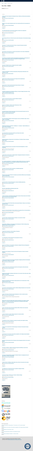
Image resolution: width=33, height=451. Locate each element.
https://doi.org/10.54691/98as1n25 (9, 190)
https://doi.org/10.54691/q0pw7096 (9, 295)
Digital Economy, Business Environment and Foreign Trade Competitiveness (13, 78)
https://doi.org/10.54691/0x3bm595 (9, 302)
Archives (5, 3)
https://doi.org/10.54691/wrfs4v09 (9, 169)
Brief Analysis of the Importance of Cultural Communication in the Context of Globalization (15, 51)
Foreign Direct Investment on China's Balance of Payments (11, 231)
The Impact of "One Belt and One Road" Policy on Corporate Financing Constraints (14, 45)
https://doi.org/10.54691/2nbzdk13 (9, 141)
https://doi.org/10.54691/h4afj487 (8, 377)
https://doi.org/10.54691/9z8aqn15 (9, 46)
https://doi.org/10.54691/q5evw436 (9, 342)
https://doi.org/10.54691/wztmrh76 (9, 99)
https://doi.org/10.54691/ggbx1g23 (9, 275)
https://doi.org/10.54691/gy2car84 (9, 183)
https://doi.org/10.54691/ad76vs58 (9, 363)
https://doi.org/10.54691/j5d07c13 (9, 32)
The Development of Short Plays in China (7, 429)
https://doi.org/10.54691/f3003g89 (9, 25)
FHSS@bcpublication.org (11, 439)
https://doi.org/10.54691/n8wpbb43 (9, 176)
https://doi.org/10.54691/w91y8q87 (9, 282)
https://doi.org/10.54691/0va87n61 (9, 18)
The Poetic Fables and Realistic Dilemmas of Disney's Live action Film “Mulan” (13, 217)
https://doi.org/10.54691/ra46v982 (9, 66)
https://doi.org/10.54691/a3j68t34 (8, 212)
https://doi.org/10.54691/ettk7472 (8, 335)
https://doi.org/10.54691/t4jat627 (8, 73)
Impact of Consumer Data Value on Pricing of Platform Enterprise (12, 98)
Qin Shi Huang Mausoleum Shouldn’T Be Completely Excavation (11, 431)
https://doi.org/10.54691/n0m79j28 (9, 106)
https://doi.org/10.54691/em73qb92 (9, 127)
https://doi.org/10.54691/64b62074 (9, 254)
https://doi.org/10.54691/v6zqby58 (9, 369)
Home (2, 3)
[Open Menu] (2, 1)
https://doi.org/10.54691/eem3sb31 (9, 349)
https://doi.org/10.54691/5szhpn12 (9, 239)
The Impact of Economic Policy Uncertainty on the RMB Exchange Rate (12, 168)
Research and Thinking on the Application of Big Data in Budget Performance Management (15, 245)
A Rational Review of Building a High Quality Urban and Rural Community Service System (15, 362)
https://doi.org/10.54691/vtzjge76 (8, 163)
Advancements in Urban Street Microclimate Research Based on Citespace (13, 85)
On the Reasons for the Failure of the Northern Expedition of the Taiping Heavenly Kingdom (15, 427)
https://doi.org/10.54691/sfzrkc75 (8, 134)
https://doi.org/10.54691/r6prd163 (9, 113)
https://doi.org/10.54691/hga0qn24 (9, 268)
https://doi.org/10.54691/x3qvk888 (9, 149)
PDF (4, 28)
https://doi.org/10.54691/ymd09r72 (9, 52)
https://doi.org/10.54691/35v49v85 (9, 232)
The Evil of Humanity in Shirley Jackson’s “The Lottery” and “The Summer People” (13, 425)
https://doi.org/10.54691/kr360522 (9, 246)
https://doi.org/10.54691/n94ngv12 (9, 321)
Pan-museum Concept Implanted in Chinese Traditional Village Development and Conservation (16, 287)
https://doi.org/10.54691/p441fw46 (9, 328)
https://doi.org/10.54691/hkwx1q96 (9, 315)
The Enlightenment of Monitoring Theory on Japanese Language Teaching (13, 368)
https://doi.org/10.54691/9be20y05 (9, 197)
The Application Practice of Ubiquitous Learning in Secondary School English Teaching (15, 320)
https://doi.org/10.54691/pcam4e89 (9, 93)
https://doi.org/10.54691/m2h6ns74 (9, 86)
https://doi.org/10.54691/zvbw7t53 (9, 218)
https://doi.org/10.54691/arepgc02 (9, 261)
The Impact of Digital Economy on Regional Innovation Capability (12, 65)
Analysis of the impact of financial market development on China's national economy (15, 294)
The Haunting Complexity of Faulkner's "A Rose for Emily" (10, 433)
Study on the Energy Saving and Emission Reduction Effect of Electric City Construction (15, 307)
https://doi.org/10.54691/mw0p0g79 (9, 308)
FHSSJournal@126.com (18, 439)
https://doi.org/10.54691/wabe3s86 (9, 120)
